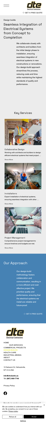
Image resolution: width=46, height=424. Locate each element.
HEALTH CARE (10, 352)
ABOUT (7, 357)
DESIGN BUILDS (11, 350)
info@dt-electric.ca (11, 376)
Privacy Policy (9, 386)
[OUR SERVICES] (6, 345)
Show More (9, 160)
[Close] (43, 406)
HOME (6, 343)
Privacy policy (13, 411)
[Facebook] (5, 393)
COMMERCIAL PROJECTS (15, 348)
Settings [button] (23, 421)
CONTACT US (9, 360)
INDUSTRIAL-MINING (12, 355)
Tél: (11, 378)
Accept (34, 417)
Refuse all (12, 417)
